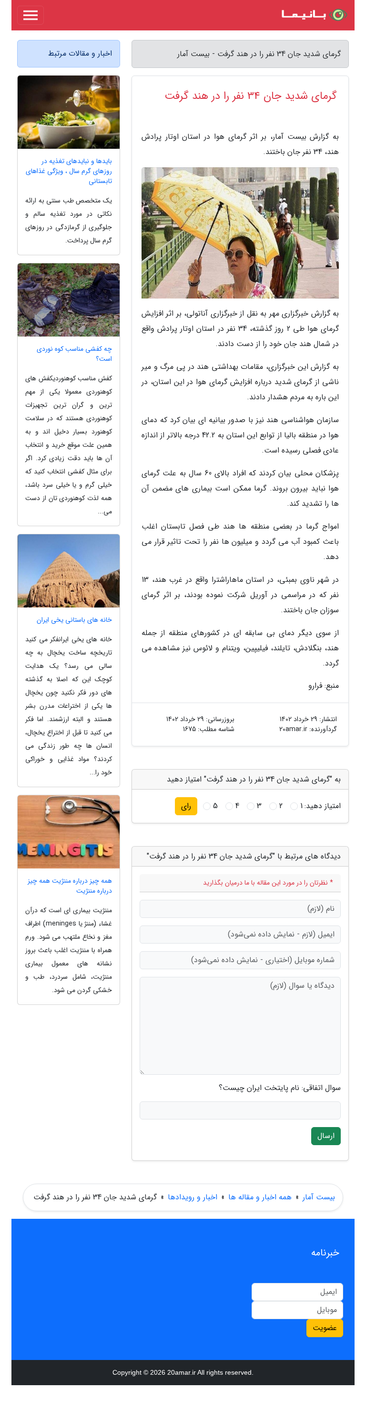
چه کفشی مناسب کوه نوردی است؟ (74, 354)
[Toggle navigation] (30, 15)
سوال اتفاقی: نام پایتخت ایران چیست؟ (280, 1088)
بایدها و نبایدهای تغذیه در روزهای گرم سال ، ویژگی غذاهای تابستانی (69, 171)
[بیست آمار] (313, 15)
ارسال (326, 1136)
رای (186, 806)
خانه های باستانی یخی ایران (74, 620)
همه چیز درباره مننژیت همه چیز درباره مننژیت (70, 886)
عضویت (325, 1328)
